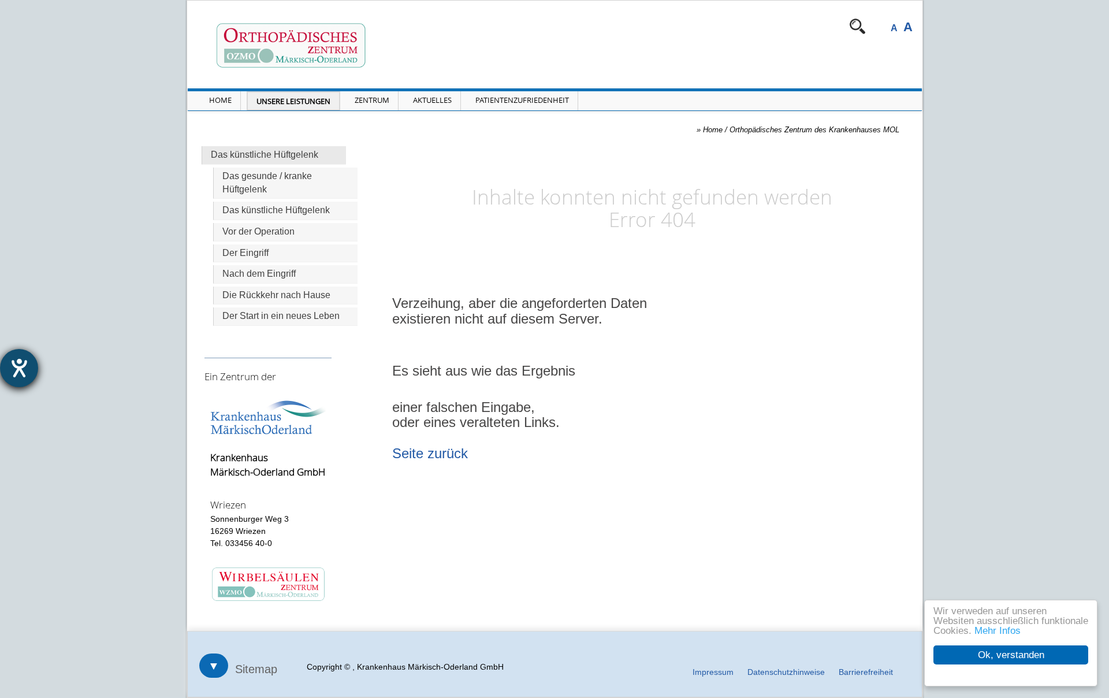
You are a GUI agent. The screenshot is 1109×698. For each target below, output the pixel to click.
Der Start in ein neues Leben (281, 316)
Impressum (713, 672)
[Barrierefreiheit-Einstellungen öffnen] (19, 368)
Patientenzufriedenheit (522, 100)
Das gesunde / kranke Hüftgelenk (267, 182)
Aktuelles (432, 100)
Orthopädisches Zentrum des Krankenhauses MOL (814, 129)
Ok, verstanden (1011, 654)
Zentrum (372, 100)
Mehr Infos (997, 630)
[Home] (346, 45)
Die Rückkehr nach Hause (276, 295)
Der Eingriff (245, 253)
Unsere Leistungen (293, 101)
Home (220, 100)
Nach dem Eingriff (259, 274)
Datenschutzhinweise (786, 672)
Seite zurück (430, 453)
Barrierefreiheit (866, 672)
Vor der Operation (258, 231)
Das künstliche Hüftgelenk (276, 210)
